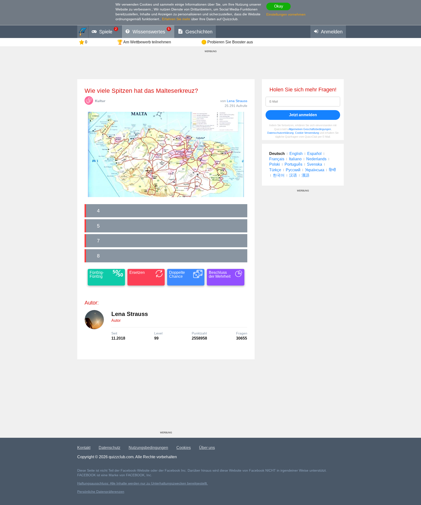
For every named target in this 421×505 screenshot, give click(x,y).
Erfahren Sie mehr (176, 19)
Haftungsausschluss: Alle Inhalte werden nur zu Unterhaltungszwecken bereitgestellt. (142, 483)
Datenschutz (109, 448)
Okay (278, 6)
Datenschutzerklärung (280, 132)
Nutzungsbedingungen (148, 448)
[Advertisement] (166, 397)
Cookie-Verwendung (307, 132)
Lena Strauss (237, 101)
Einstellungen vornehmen (286, 14)
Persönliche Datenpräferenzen (100, 492)
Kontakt (83, 448)
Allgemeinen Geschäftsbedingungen (309, 129)
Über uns (207, 448)
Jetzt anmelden (303, 115)
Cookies (183, 448)
